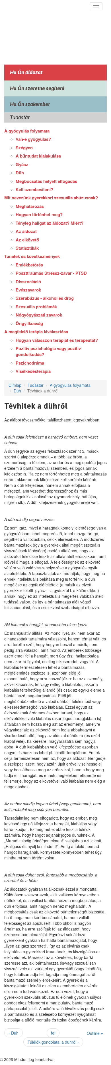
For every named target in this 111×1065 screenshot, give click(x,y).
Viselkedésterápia (33, 371)
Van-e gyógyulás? (33, 139)
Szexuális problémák (36, 306)
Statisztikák (27, 248)
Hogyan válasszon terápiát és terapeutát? (57, 340)
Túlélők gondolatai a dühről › (53, 1042)
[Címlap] (46, 30)
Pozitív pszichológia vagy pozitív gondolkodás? (48, 351)
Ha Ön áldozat (26, 72)
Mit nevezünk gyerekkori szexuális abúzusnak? (51, 198)
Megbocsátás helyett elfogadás (46, 181)
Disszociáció (28, 281)
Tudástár (36, 385)
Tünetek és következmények (32, 256)
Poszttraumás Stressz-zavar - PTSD (51, 273)
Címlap (15, 385)
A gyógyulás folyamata (27, 131)
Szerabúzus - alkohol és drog (45, 298)
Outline (94, 1033)
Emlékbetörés (29, 265)
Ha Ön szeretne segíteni (37, 88)
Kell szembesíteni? (34, 189)
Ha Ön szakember (30, 104)
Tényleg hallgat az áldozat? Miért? (49, 223)
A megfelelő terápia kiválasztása (36, 331)
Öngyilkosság (29, 323)
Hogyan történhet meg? (39, 214)
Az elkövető (27, 240)
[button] (96, 6)
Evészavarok (28, 290)
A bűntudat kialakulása (38, 156)
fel (53, 1033)
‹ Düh (13, 1033)
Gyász (22, 164)
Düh (20, 172)
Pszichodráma (30, 363)
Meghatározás (30, 206)
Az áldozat (26, 231)
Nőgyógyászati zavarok (39, 315)
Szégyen (24, 147)
